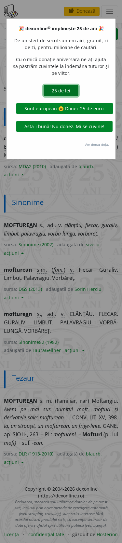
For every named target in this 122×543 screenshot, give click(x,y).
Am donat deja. (97, 144)
